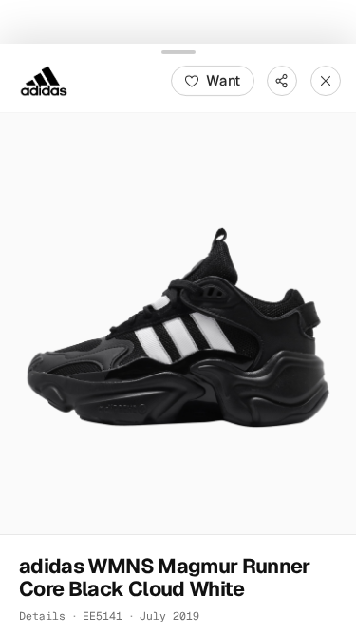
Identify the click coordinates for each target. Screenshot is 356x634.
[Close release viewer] (325, 80)
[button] (178, 322)
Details (42, 614)
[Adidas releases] (43, 80)
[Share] (282, 80)
